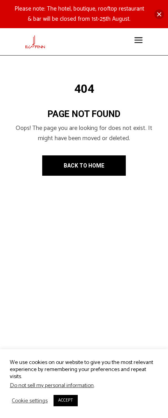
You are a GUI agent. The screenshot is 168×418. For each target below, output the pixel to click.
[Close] (159, 14)
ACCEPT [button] (65, 400)
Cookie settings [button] (30, 400)
